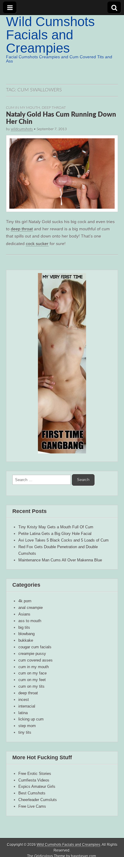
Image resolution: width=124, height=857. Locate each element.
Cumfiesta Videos (33, 780)
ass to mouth (29, 621)
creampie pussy (32, 653)
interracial (26, 706)
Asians (24, 614)
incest (23, 699)
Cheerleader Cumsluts (37, 799)
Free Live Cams (32, 806)
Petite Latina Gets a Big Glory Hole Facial (54, 533)
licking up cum (31, 719)
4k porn (24, 601)
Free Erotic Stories (34, 773)
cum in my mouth (23, 107)
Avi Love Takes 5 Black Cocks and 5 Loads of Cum (63, 540)
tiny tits (24, 732)
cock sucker (37, 243)
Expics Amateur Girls (36, 786)
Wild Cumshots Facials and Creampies (50, 34)
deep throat (54, 107)
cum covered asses (35, 660)
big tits (24, 627)
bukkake (25, 640)
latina (23, 713)
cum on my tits (31, 686)
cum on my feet (32, 679)
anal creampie (30, 607)
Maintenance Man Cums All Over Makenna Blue (60, 560)
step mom (27, 725)
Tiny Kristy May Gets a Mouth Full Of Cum (55, 527)
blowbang (26, 633)
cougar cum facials (34, 647)
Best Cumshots (31, 793)
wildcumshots (22, 129)
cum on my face (32, 673)
